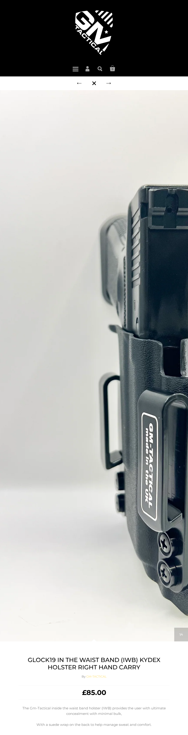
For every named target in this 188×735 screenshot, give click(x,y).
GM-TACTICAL (96, 676)
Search (100, 68)
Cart (112, 68)
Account (88, 68)
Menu (75, 68)
